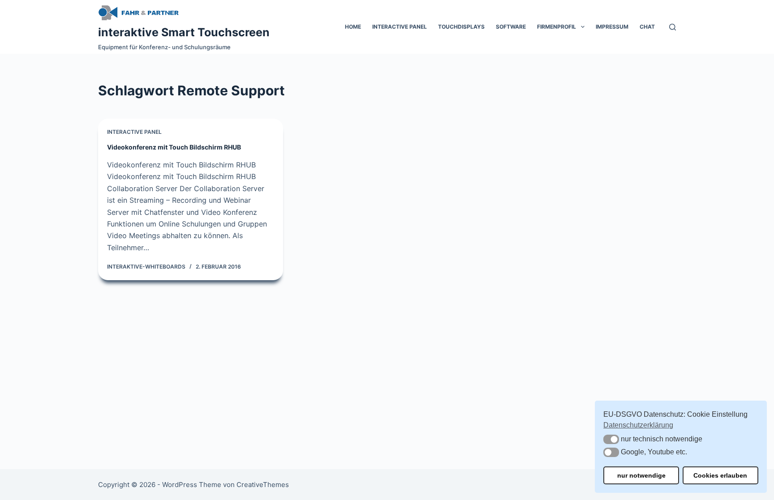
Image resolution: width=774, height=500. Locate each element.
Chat (647, 26)
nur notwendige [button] (641, 475)
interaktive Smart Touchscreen (184, 32)
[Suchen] (672, 27)
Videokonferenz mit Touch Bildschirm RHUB (174, 147)
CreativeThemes (262, 484)
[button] (611, 439)
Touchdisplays (461, 26)
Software (511, 26)
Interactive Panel (399, 26)
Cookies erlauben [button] (720, 475)
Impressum (612, 26)
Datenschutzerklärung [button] (638, 425)
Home (353, 26)
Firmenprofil (556, 26)
